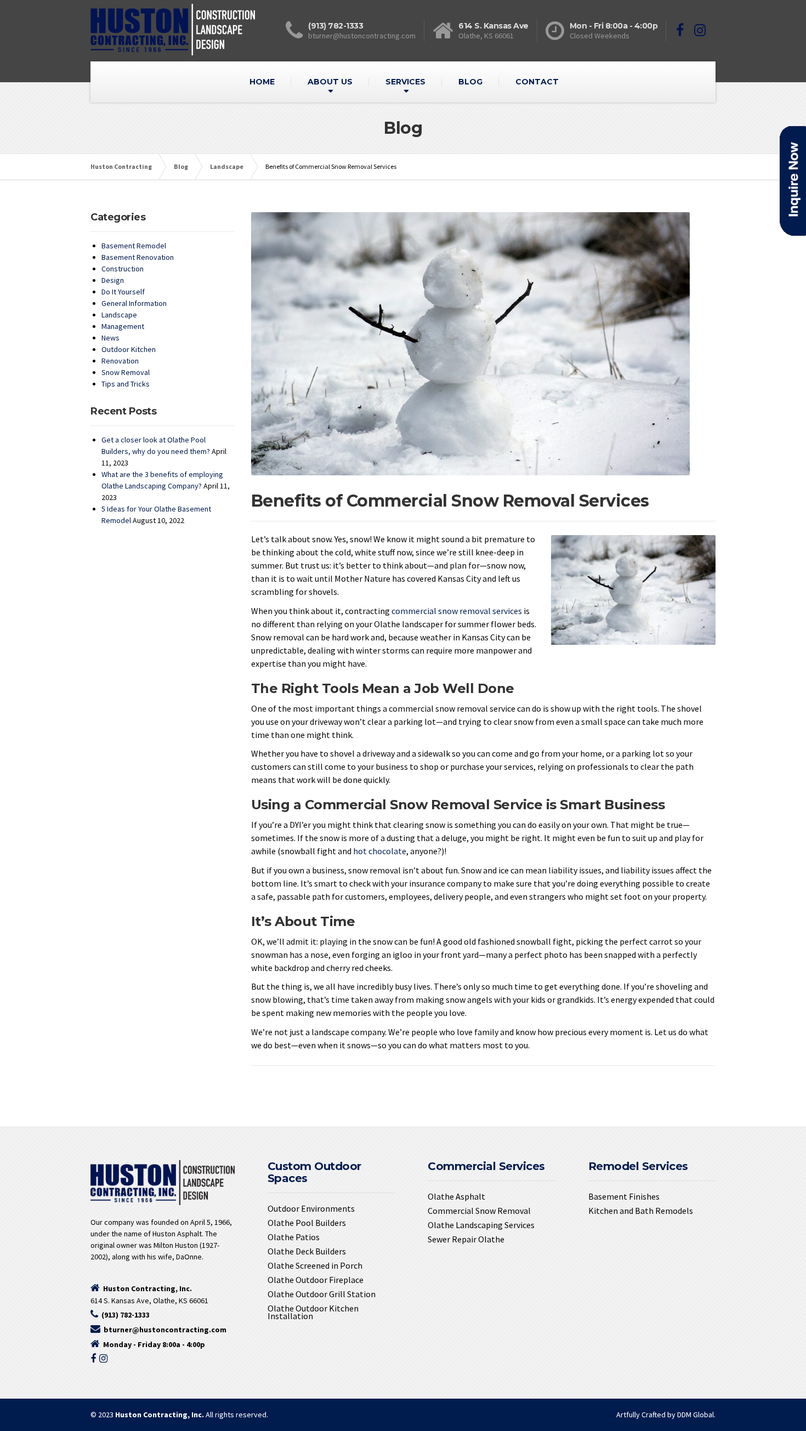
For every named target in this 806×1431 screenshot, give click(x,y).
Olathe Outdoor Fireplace (316, 1279)
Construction (122, 269)
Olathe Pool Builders (307, 1222)
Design (112, 280)
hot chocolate (379, 850)
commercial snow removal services (456, 610)
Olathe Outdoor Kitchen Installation (313, 1312)
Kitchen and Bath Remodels (640, 1210)
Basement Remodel (133, 246)
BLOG (470, 82)
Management (122, 326)
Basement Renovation (137, 257)
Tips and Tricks (125, 384)
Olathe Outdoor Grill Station (322, 1293)
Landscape (119, 315)
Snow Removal (125, 372)
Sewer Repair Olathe (466, 1239)
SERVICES (405, 82)
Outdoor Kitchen (128, 349)
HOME (262, 82)
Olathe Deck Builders (307, 1251)
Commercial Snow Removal (479, 1210)
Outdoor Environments (311, 1208)
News (110, 338)
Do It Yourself (123, 292)
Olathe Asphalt (456, 1196)
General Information (134, 303)
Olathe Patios (294, 1236)
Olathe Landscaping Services (481, 1224)
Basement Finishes (624, 1196)
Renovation (120, 361)
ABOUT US (330, 82)
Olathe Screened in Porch (315, 1265)
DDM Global (695, 1414)
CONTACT (537, 82)
